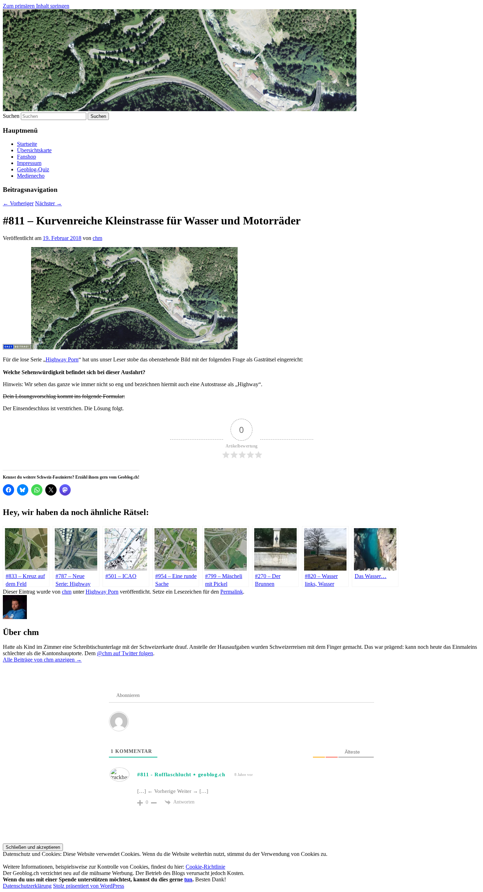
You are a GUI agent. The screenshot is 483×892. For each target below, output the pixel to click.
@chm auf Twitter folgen (125, 653)
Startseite (27, 144)
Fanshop (26, 157)
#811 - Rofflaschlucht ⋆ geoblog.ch (181, 774)
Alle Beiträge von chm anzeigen (42, 660)
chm (97, 238)
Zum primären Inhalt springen (36, 6)
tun (188, 879)
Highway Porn (62, 359)
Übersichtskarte (34, 150)
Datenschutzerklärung (27, 886)
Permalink (231, 592)
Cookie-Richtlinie (205, 867)
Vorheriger (18, 203)
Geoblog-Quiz (33, 169)
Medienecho (31, 176)
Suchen (11, 116)
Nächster (48, 203)
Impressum (29, 163)
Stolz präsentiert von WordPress (88, 886)
